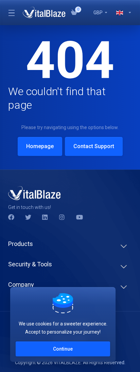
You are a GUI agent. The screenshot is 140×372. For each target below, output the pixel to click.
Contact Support (93, 146)
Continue (63, 349)
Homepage (40, 146)
